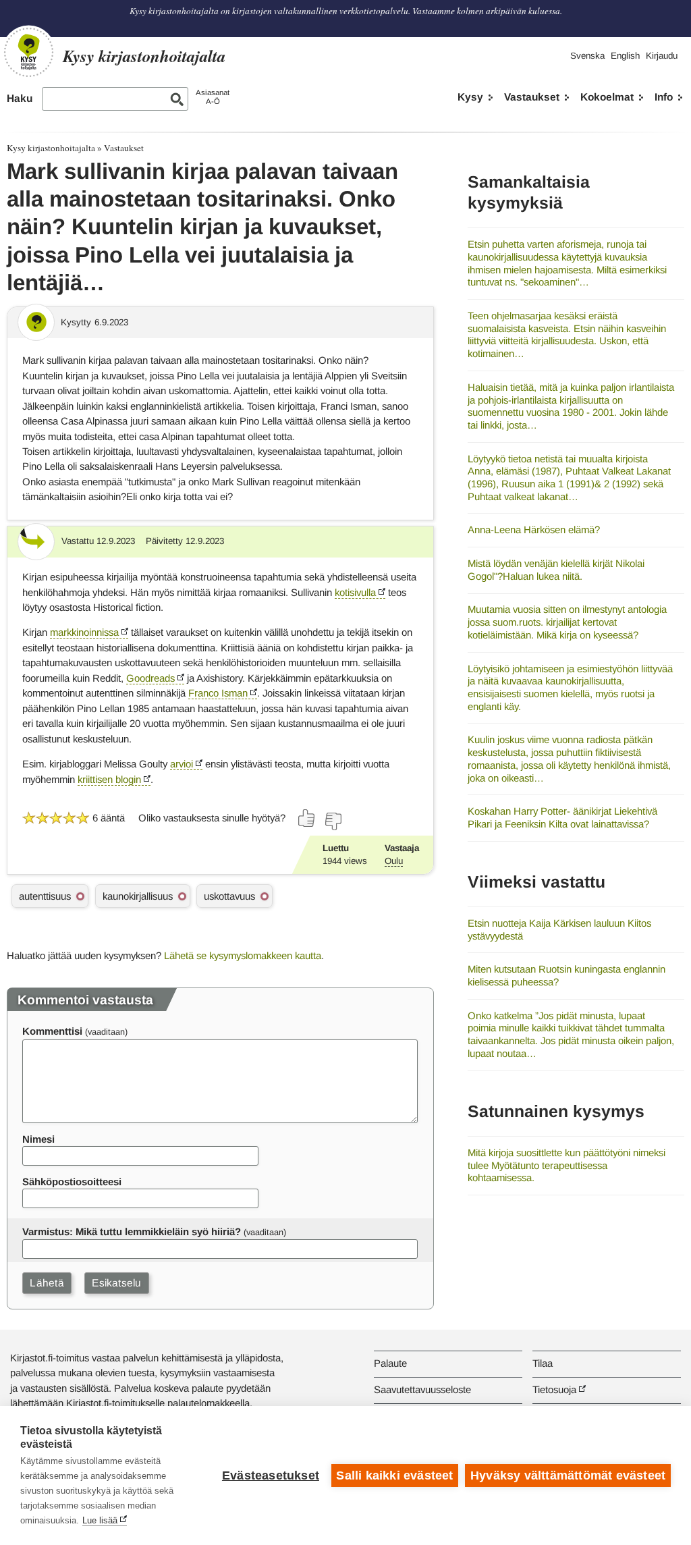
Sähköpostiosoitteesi (71, 1181)
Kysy (470, 97)
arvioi (181, 763)
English (625, 56)
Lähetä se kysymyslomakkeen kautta (242, 955)
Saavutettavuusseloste (422, 1389)
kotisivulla (355, 592)
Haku (19, 98)
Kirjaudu (662, 56)
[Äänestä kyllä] (307, 818)
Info (664, 97)
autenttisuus (45, 896)
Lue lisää (99, 1520)
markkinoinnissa (84, 632)
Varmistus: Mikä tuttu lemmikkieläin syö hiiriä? (131, 1231)
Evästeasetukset (270, 1475)
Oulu (394, 861)
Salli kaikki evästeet (394, 1475)
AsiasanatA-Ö (212, 96)
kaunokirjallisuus (138, 896)
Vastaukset (531, 97)
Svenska (587, 56)
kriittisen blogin (109, 779)
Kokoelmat (607, 97)
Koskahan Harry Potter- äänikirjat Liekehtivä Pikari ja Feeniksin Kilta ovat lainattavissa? (562, 817)
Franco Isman (218, 693)
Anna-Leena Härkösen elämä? (534, 529)
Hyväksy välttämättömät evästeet (567, 1475)
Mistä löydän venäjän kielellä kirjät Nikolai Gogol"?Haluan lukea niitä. (556, 570)
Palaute (390, 1363)
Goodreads (150, 678)
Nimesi (38, 1139)
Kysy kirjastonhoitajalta (51, 148)
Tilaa (542, 1363)
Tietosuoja (554, 1389)
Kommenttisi (52, 1031)
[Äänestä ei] (332, 821)
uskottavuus (229, 896)
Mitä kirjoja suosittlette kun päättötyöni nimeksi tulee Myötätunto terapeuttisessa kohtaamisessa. (566, 1165)
